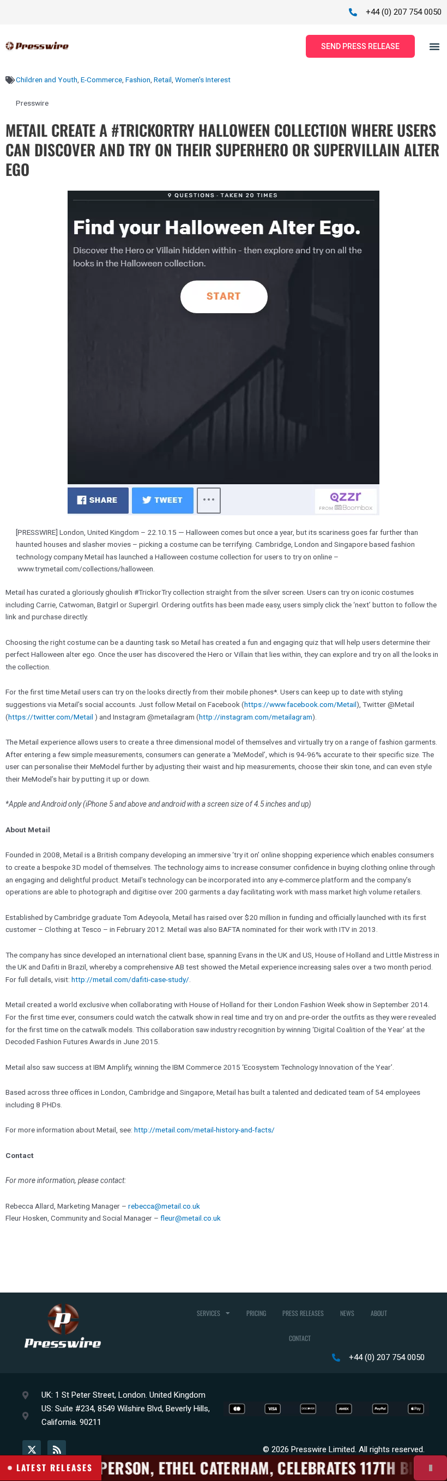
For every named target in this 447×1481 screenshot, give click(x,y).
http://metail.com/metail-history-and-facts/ (204, 1129)
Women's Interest (203, 79)
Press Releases (303, 1313)
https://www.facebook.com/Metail (300, 704)
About (379, 1313)
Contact (300, 1338)
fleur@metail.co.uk (190, 1218)
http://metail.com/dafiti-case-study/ (130, 979)
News (347, 1313)
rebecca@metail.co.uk (164, 1206)
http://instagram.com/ (235, 716)
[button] (434, 46)
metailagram (292, 716)
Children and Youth (46, 79)
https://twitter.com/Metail (50, 716)
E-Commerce (101, 79)
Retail (163, 79)
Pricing (256, 1313)
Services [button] (208, 1313)
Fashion (137, 79)
